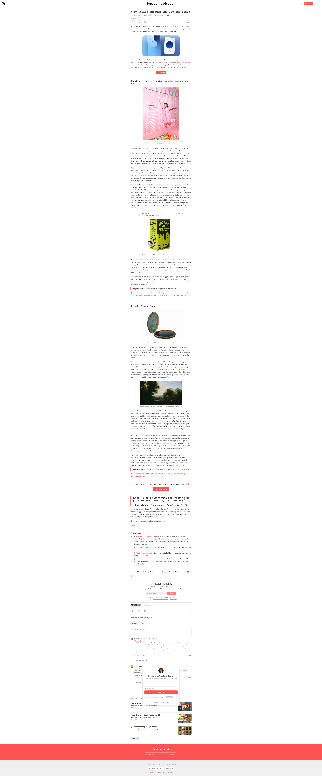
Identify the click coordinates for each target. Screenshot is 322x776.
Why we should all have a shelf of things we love (144, 705)
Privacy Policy (173, 697)
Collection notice (171, 764)
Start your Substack (156, 768)
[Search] (297, 3)
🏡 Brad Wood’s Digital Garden (144, 547)
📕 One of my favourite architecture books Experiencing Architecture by (156, 293)
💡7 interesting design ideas (143, 727)
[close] (177, 668)
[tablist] (137, 623)
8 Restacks (150, 605)
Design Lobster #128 (182, 62)
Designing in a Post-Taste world (145, 715)
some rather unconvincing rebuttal (148, 168)
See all (134, 738)
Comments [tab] (134, 623)
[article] (161, 707)
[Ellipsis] (190, 638)
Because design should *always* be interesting (144, 729)
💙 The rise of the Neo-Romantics (145, 536)
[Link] (128, 82)
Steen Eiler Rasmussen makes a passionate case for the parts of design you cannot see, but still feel (160, 295)
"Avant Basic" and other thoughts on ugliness (143, 717)
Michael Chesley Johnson (141, 639)
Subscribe (308, 4)
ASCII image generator (144, 553)
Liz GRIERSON (138, 666)
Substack (152, 772)
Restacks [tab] (141, 623)
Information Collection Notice (160, 697)
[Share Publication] (301, 3)
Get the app (169, 768)
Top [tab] (132, 698)
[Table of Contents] (2, 388)
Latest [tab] (137, 698)
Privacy (159, 764)
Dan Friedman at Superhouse (146, 559)
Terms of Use (169, 696)
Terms (163, 764)
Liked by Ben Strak (140, 640)
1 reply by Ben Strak (141, 660)
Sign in (317, 4)
